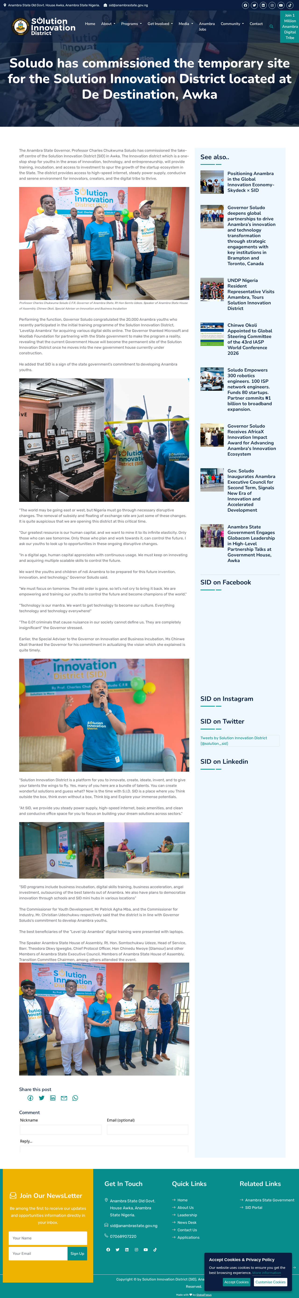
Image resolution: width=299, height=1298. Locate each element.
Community (231, 23)
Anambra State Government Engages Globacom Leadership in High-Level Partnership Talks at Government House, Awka (251, 543)
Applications (188, 1237)
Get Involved (159, 23)
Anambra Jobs (207, 26)
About (107, 23)
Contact (256, 23)
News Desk (187, 1222)
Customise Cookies (271, 1282)
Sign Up (77, 1253)
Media (184, 23)
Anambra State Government (269, 1200)
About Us (186, 1207)
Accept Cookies (236, 1282)
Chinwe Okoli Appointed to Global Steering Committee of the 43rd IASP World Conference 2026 (250, 339)
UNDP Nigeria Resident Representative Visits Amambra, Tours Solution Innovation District (251, 294)
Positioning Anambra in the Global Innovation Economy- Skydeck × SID (251, 181)
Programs (130, 23)
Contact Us (187, 1230)
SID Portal (253, 1207)
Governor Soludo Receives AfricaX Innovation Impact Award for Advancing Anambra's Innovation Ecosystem (252, 440)
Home (90, 23)
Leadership (187, 1215)
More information (266, 1272)
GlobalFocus (204, 1294)
